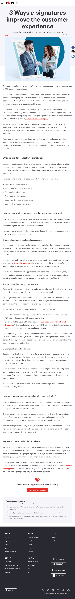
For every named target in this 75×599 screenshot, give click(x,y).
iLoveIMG (30, 551)
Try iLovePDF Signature (37, 490)
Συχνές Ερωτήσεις (10, 551)
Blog (6, 35)
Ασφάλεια (8, 561)
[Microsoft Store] (58, 575)
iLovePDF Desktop (33, 537)
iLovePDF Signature (22, 263)
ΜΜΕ (29, 572)
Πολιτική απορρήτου (11, 565)
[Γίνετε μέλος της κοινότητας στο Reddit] (68, 590)
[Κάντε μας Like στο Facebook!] (48, 590)
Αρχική (7, 537)
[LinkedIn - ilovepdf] (53, 590)
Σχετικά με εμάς (33, 561)
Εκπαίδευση (54, 541)
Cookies (7, 572)
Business (53, 537)
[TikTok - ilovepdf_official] (63, 590)
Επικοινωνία (31, 565)
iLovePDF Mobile (33, 541)
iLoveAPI (30, 548)
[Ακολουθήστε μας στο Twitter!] (43, 590)
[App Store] (58, 564)
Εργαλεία (8, 548)
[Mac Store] (58, 570)
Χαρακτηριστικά (10, 541)
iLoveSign (31, 544)
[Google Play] (58, 559)
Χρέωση (7, 544)
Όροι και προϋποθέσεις (12, 568)
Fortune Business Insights (36, 119)
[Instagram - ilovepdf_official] (58, 590)
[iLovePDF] (11, 2)
